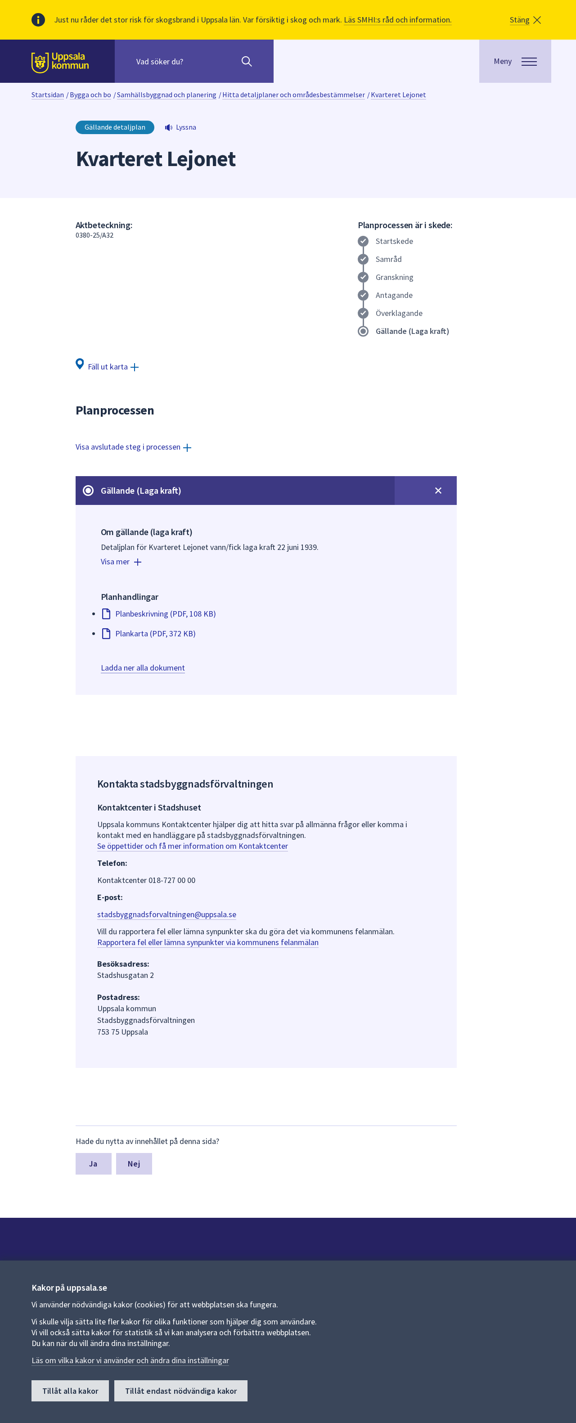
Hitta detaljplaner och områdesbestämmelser (293, 94)
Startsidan (48, 94)
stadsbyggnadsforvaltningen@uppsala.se (166, 914)
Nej (134, 1163)
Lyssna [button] (186, 126)
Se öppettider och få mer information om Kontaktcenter (192, 846)
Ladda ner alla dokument (143, 667)
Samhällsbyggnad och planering (166, 94)
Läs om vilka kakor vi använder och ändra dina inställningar (130, 1360)
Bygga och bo (90, 94)
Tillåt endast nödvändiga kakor (181, 1391)
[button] (525, 19)
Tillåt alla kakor (70, 1391)
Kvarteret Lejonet (398, 94)
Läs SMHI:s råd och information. (398, 19)
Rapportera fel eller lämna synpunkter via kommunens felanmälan (208, 942)
